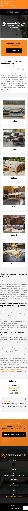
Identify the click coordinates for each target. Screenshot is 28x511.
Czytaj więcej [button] (5, 410)
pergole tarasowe (9, 371)
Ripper (14, 264)
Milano (14, 178)
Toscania (14, 149)
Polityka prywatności (14, 508)
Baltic (14, 206)
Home (13, 30)
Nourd (14, 235)
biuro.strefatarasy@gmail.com (8, 5)
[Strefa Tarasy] (13, 12)
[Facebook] (14, 7)
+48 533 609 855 (6, 3)
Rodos (14, 121)
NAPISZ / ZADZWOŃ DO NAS (14, 434)
